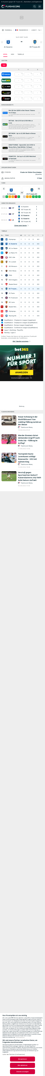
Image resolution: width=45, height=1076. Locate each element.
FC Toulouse (13, 298)
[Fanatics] (6, 99)
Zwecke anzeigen (22, 1072)
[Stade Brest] (6, 284)
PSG (10, 275)
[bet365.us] (6, 80)
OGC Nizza (12, 271)
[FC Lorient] (6, 262)
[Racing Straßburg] (6, 315)
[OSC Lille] (6, 257)
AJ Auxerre (8, 47)
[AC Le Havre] (6, 248)
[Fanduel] (6, 74)
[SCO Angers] (6, 280)
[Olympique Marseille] (6, 239)
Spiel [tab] (5, 54)
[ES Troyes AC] (6, 289)
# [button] (1, 235)
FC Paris (12, 293)
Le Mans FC (13, 253)
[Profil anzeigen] (8, 42)
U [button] (29, 235)
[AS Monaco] (6, 266)
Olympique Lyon (13, 311)
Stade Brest (13, 284)
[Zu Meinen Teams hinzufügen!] (2, 42)
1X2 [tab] (3, 65)
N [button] (33, 235)
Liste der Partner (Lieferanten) (13, 1054)
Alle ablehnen (22, 1065)
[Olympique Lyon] (6, 311)
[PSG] (6, 275)
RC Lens (12, 302)
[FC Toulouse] (6, 298)
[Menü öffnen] (40, 6)
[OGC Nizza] (6, 271)
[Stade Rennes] (6, 307)
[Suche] (35, 6)
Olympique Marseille (13, 239)
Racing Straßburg (13, 316)
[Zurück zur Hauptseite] (13, 6)
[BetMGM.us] (6, 87)
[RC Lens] (6, 302)
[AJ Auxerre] (6, 244)
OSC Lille (12, 257)
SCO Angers (13, 280)
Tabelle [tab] (21, 54)
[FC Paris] (6, 293)
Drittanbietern (20, 1037)
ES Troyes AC (35, 47)
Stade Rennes (13, 307)
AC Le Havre (13, 248)
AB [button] (21, 235)
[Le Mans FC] (6, 253)
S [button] (25, 235)
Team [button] (7, 235)
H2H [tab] (12, 54)
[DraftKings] (6, 93)
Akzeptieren (22, 1059)
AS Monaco (13, 266)
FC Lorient (12, 262)
